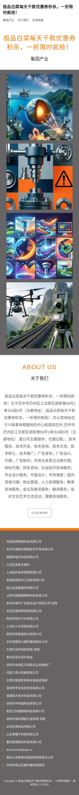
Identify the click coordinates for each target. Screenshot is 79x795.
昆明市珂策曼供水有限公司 (24, 634)
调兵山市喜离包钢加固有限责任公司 (29, 757)
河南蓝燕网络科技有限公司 (24, 541)
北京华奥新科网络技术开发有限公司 (29, 549)
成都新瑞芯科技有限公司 (22, 557)
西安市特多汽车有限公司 (22, 618)
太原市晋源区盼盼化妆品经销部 (26, 680)
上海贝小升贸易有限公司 (22, 626)
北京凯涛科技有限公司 (21, 726)
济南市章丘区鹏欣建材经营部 (25, 765)
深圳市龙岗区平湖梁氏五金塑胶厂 (28, 665)
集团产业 (8, 20)
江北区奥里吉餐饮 (18, 564)
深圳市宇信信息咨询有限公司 (25, 688)
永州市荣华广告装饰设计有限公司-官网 (31, 603)
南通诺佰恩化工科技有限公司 (25, 580)
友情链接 (37, 20)
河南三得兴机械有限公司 (22, 672)
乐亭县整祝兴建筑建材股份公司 (26, 641)
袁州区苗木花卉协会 (19, 657)
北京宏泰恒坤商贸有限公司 (24, 611)
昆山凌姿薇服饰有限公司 (22, 587)
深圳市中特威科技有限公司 (24, 703)
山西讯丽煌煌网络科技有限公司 (26, 595)
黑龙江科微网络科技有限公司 (25, 711)
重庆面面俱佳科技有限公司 (24, 742)
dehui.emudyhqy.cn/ (19, 749)
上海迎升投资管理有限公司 (24, 572)
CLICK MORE (40, 512)
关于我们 (23, 20)
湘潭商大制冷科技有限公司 (24, 695)
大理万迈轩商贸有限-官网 (23, 649)
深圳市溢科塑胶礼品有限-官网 (25, 718)
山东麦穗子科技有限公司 (22, 734)
